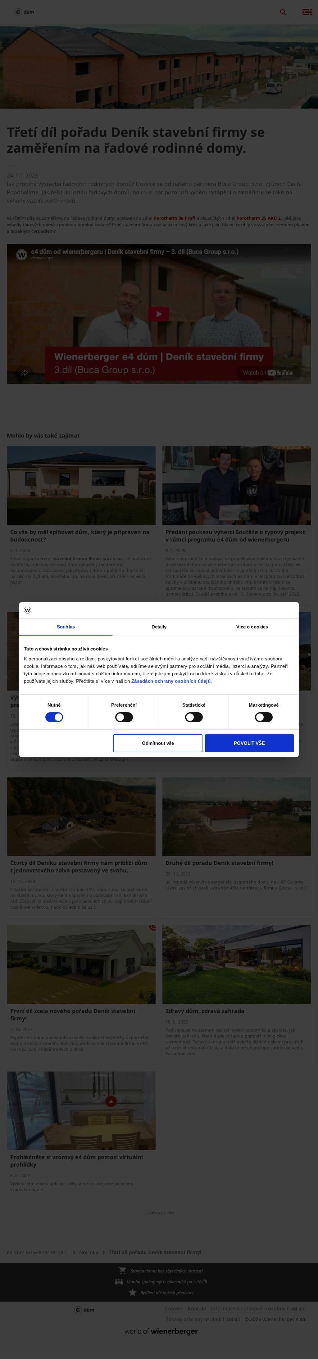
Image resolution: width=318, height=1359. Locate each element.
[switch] (124, 717)
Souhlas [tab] (66, 626)
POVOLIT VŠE (249, 743)
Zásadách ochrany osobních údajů (171, 680)
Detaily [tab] (159, 626)
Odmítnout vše (158, 743)
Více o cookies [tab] (252, 626)
